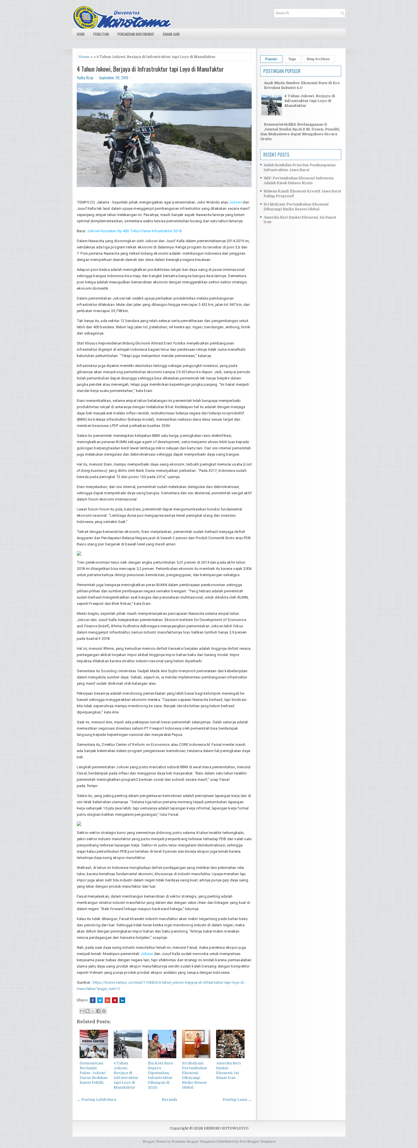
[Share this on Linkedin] (122, 1000)
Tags (292, 59)
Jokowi (235, 202)
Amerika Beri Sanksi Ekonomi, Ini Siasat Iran (228, 1070)
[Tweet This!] (100, 1000)
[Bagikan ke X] (93, 1011)
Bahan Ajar (171, 34)
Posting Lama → (237, 1099)
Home (81, 34)
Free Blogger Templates (257, 1141)
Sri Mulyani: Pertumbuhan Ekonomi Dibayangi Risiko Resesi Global (194, 1075)
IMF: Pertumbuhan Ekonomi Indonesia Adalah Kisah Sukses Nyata (299, 180)
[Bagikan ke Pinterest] (104, 1011)
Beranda (169, 1099)
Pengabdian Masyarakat (135, 34)
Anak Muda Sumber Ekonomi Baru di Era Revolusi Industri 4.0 (302, 85)
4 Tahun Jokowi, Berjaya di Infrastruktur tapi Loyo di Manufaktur (150, 68)
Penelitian (101, 34)
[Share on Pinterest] (115, 1000)
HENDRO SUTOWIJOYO (226, 1128)
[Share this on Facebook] (93, 1000)
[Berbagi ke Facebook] (98, 1011)
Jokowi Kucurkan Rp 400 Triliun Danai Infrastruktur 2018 (134, 231)
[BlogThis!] (87, 1011)
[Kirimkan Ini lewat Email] (82, 1011)
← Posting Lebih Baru (96, 1099)
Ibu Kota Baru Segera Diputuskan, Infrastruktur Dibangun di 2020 (160, 1075)
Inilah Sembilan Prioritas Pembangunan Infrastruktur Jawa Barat (300, 167)
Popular (271, 59)
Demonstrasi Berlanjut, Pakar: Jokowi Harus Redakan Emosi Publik (93, 1073)
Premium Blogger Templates (193, 1141)
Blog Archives (318, 59)
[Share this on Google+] (107, 1000)
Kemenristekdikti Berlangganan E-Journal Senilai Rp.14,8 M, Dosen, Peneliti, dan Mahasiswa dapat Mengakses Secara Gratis (300, 131)
